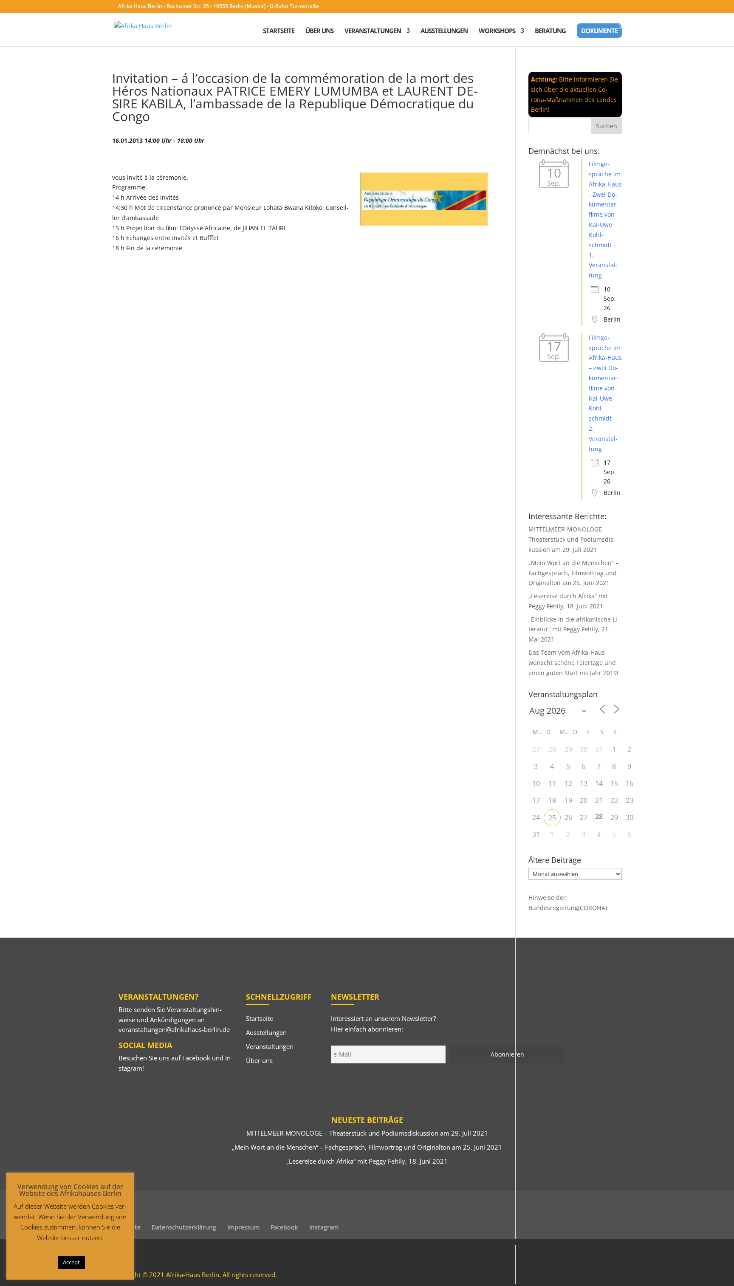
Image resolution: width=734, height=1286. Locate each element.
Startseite (278, 31)
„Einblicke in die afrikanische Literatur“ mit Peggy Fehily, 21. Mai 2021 (573, 629)
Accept (71, 1262)
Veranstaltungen (372, 31)
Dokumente (599, 30)
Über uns (319, 31)
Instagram (324, 1227)
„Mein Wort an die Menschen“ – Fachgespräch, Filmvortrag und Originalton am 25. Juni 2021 (573, 573)
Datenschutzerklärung (184, 1227)
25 (552, 817)
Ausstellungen (444, 31)
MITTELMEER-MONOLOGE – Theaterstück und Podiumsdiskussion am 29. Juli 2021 (571, 539)
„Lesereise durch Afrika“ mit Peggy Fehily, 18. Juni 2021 (367, 1161)
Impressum (243, 1227)
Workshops (497, 31)
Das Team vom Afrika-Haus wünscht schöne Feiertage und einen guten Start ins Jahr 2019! (573, 662)
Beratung (550, 31)
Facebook (196, 1058)
